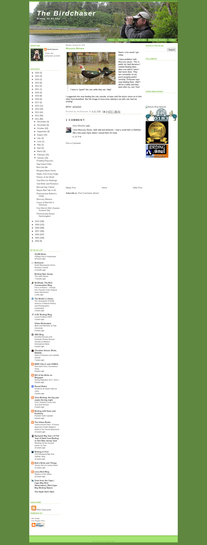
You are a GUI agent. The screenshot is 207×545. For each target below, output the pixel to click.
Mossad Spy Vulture (45, 187)
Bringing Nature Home (46, 170)
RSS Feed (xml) (43, 510)
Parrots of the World (45, 177)
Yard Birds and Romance (47, 184)
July (39, 138)
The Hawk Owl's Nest (44, 492)
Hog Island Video (44, 164)
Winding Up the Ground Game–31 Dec (44, 444)
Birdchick (39, 263)
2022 (37, 86)
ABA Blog (39, 334)
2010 (37, 221)
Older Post (137, 188)
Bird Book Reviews (157, 40)
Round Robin (41, 386)
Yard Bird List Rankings (47, 180)
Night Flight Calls (137, 40)
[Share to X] (113, 111)
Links (172, 40)
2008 (37, 228)
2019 (37, 96)
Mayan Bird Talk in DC (46, 190)
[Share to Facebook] (116, 111)
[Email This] (107, 111)
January (41, 158)
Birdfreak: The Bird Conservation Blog (43, 284)
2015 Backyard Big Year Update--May (44, 455)
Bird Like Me (42, 167)
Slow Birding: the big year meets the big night (47, 398)
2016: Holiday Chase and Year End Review (45, 403)
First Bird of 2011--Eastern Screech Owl (48, 209)
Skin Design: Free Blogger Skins (103, 541)
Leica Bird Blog (42, 472)
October (41, 128)
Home (111, 40)
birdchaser (52, 49)
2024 (37, 79)
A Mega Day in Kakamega (45, 256)
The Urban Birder (43, 422)
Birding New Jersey (44, 274)
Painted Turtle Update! (44, 416)
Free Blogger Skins (38, 521)
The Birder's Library (44, 299)
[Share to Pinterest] (118, 111)
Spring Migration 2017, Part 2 (47, 380)
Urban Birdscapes (43, 323)
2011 (37, 119)
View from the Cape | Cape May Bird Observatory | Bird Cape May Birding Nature (46, 484)
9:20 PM (77, 137)
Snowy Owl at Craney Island (46, 465)
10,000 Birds (40, 254)
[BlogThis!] (110, 111)
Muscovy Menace (44, 199)
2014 (37, 109)
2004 (37, 241)
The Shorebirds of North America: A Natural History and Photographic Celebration (45, 304)
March (40, 151)
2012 (37, 115)
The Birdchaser (66, 13)
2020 (37, 92)
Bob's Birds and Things (46, 463)
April (39, 148)
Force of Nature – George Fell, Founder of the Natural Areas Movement (46, 290)
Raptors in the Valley (43, 474)
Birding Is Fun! (42, 452)
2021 (37, 89)
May (39, 145)
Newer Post (71, 188)
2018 (37, 99)
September (42, 131)
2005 (37, 238)
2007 (37, 231)
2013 (37, 112)
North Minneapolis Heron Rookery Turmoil (45, 266)
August (40, 135)
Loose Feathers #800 (43, 317)
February (41, 155)
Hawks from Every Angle (47, 174)
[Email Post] (104, 111)
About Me (122, 40)
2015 (37, 106)
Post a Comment (73, 143)
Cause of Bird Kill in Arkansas (45, 203)
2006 (37, 234)
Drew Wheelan (79, 126)
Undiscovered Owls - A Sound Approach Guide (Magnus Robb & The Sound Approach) (47, 427)
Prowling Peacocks (45, 161)
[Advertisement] (88, 165)
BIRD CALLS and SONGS (46, 364)
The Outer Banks (41, 276)
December (42, 122)
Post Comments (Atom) (88, 193)
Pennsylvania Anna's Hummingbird (46, 215)
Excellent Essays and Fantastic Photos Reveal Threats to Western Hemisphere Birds (45, 340)
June (39, 141)
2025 (37, 76)
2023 (37, 83)
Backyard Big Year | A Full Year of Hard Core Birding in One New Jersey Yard (47, 438)
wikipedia (76, 107)
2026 (37, 73)
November (42, 125)
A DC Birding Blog (43, 314)
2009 (37, 225)
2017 (37, 102)
